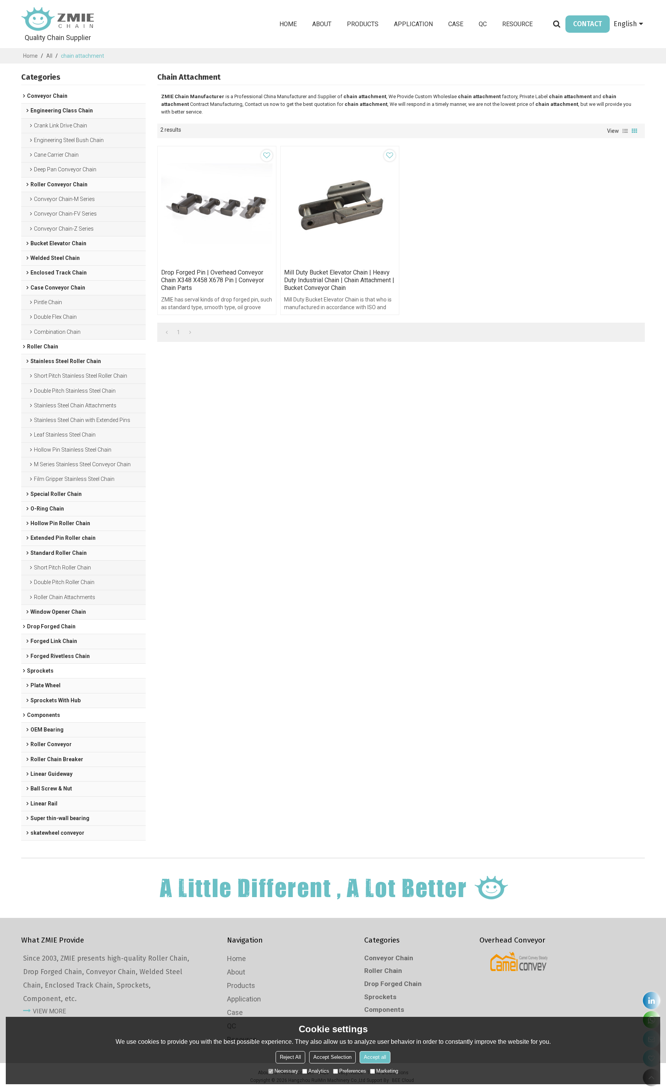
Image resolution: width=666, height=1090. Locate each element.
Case (455, 24)
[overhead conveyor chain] (518, 961)
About (321, 24)
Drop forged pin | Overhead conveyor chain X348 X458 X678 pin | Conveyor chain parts (212, 280)
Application (413, 24)
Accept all (375, 1057)
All (49, 56)
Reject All (290, 1057)
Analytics (318, 1071)
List (625, 131)
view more (49, 1011)
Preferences (352, 1071)
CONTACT (587, 24)
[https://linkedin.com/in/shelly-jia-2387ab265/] (651, 1000)
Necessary (286, 1071)
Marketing (387, 1071)
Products (362, 24)
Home (288, 24)
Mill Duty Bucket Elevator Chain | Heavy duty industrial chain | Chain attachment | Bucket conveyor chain (339, 280)
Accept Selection (332, 1057)
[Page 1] (167, 332)
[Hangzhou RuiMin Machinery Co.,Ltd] (57, 19)
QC (483, 24)
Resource (517, 24)
